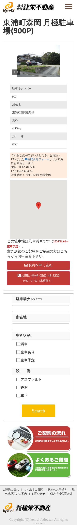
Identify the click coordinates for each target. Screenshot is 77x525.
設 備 (23, 371)
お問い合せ (38, 493)
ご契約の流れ (10, 489)
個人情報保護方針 (61, 493)
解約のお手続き (57, 489)
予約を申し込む (40, 265)
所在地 (22, 317)
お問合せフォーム (38, 159)
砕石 (24, 388)
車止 (24, 396)
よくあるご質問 (33, 489)
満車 (24, 344)
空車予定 (28, 360)
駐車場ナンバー (29, 299)
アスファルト (31, 380)
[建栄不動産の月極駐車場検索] (28, 7)
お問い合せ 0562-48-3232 (40, 278)
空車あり (28, 352)
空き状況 (23, 335)
